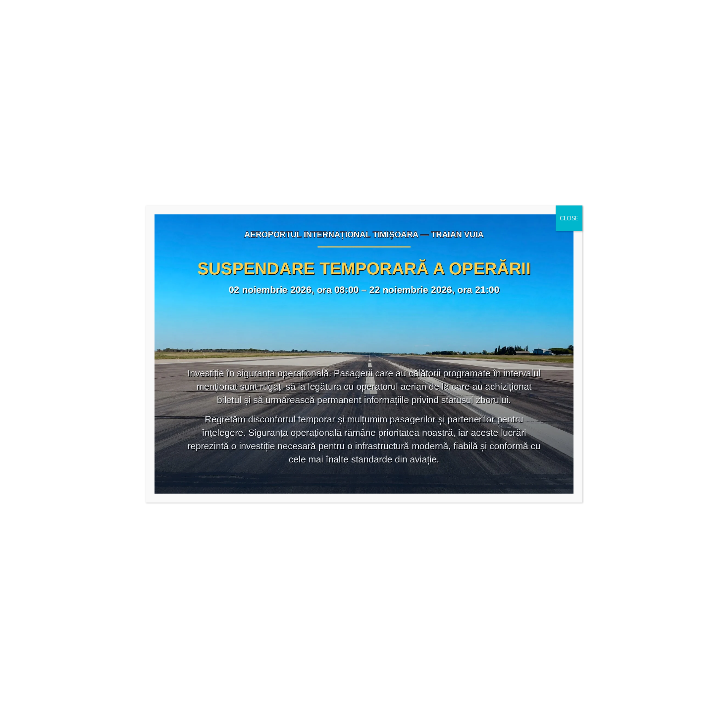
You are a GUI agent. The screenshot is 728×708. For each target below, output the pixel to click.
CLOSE (569, 218)
